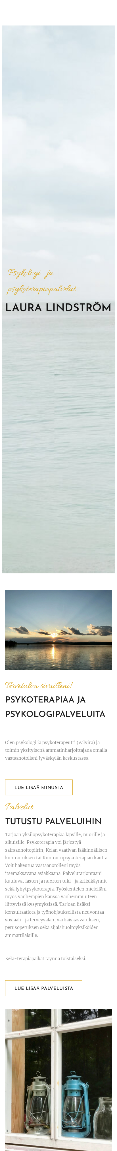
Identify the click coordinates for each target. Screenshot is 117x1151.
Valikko (106, 12)
